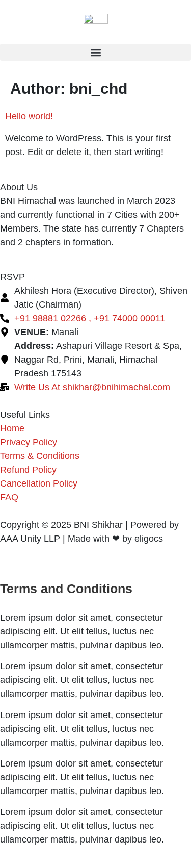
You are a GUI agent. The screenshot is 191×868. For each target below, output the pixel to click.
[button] (95, 52)
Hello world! (29, 116)
